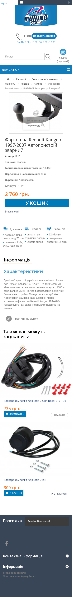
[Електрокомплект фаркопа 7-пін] (36, 449)
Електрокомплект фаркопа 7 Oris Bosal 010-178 (35, 400)
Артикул (10, 156)
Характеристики (23, 271)
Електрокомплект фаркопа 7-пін (25, 479)
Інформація (17, 259)
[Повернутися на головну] (8, 79)
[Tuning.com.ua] (36, 15)
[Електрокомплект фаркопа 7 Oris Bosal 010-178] (36, 370)
